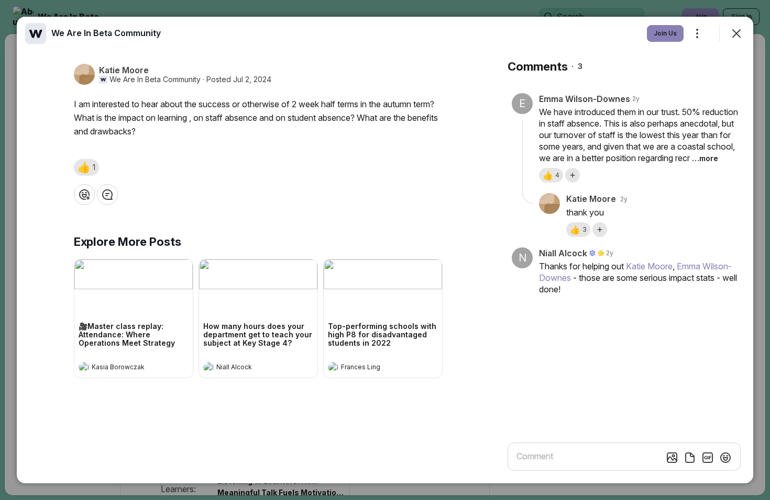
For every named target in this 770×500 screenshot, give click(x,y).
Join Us (665, 33)
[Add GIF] (707, 457)
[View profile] (84, 367)
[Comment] (107, 194)
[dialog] (385, 250)
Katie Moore (649, 266)
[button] (86, 167)
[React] (84, 194)
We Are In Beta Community (155, 79)
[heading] (123, 368)
